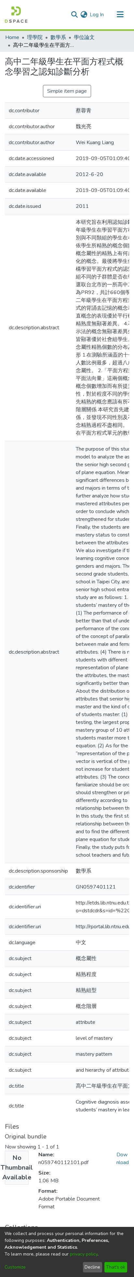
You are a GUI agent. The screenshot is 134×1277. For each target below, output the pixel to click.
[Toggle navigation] (120, 14)
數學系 (58, 37)
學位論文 (84, 37)
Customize (15, 1267)
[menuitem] (84, 15)
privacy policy (84, 1254)
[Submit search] (74, 15)
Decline (92, 1267)
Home (12, 37)
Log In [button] (97, 14)
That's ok (115, 1267)
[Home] (16, 15)
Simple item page (67, 91)
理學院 (35, 37)
